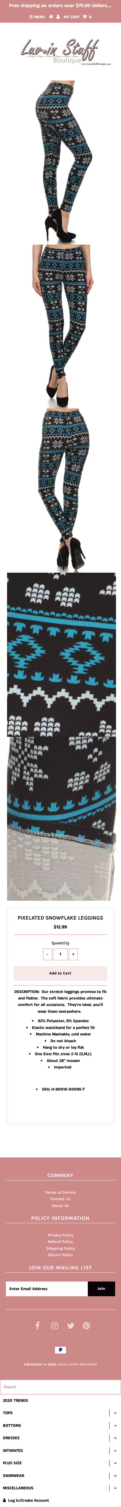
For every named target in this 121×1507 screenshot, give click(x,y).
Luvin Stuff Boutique (77, 1364)
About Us (60, 1206)
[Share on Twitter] (59, 1107)
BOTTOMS (12, 1426)
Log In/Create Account (28, 1500)
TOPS (8, 1413)
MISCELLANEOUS (18, 1488)
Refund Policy (60, 1242)
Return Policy (60, 1255)
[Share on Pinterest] (70, 1107)
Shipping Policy (60, 1248)
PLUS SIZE (12, 1463)
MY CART (78, 17)
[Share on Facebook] (49, 1107)
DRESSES (11, 1438)
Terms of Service (60, 1192)
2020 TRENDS (15, 1401)
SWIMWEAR (13, 1476)
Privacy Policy (60, 1235)
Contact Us (60, 1199)
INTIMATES (13, 1451)
